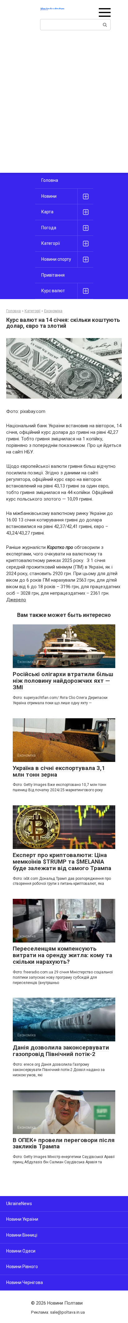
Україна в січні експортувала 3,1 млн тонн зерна (59, 771)
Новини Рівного (22, 1266)
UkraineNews (19, 1203)
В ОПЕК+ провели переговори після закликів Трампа (64, 1143)
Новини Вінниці (21, 1235)
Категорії (50, 243)
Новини (49, 196)
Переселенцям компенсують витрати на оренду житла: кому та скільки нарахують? (62, 955)
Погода (48, 227)
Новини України (22, 1219)
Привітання (53, 275)
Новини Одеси (20, 1250)
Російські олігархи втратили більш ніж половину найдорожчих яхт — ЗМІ (63, 681)
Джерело (16, 600)
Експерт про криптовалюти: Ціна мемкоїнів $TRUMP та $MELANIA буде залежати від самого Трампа (62, 861)
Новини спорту (56, 259)
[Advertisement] (64, 105)
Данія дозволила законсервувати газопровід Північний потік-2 (61, 1051)
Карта (47, 211)
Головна (49, 180)
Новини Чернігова (24, 1282)
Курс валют (53, 290)
